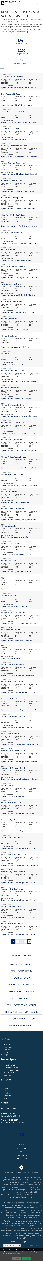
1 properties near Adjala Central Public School (17, 312)
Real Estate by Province (21, 964)
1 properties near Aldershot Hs (12, 364)
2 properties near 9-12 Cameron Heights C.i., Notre (19, 122)
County (6, 1088)
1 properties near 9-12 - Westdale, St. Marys (16, 105)
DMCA (21, 1152)
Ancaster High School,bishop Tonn (13, 733)
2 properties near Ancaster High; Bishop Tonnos (18, 934)
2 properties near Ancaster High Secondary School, (19, 779)
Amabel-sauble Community (10, 630)
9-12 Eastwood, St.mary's (10, 128)
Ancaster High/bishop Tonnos (11, 906)
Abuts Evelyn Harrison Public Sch (13, 266)
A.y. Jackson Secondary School (12, 197)
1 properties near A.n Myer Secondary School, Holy (19, 174)
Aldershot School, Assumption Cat (13, 439)
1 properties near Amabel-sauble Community (17, 640)
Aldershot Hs (5, 353)
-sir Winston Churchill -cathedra (12, 76)
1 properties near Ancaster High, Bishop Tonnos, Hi (19, 882)
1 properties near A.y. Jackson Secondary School (18, 208)
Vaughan (7, 1055)
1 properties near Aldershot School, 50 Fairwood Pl (19, 433)
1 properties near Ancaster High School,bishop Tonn (19, 744)
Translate (36, 1245)
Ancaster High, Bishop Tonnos (12, 837)
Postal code (7, 1093)
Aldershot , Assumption (9, 318)
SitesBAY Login (21, 1159)
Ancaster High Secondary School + (13, 751)
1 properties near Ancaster (10, 658)
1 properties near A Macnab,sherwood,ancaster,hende (20, 156)
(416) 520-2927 (12, 1120)
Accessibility (21, 1148)
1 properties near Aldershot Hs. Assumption (16, 398)
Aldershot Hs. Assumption (10, 387)
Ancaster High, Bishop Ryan (11, 802)
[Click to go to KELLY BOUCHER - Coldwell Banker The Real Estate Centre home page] (8, 3)
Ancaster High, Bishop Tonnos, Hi (13, 872)
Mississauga (8, 1047)
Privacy (21, 1145)
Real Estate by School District (21, 1005)
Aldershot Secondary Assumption (13, 474)
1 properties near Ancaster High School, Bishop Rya (19, 710)
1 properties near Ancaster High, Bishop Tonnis (18, 831)
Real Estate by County (21, 971)
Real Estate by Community (21, 991)
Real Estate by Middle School (22, 1018)
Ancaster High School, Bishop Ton (13, 716)
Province (6, 1085)
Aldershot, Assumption (9, 491)
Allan (3, 578)
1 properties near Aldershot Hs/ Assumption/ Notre (19, 416)
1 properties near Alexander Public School (16, 554)
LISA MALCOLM (9, 1073)
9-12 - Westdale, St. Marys (10, 94)
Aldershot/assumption (9, 526)
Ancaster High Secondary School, (13, 768)
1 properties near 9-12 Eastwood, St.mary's (16, 139)
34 (25, 941)
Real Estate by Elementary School (21, 1012)
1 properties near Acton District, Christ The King (18, 295)
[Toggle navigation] (40, 3)
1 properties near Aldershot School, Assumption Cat (19, 450)
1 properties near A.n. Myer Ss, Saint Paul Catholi (18, 191)
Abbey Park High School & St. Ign (13, 232)
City (5, 1090)
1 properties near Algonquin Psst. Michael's (16, 571)
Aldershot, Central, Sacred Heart (12, 508)
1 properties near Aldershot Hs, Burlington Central (18, 381)
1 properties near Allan (9, 589)
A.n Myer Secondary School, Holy (13, 163)
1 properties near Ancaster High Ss (13, 796)
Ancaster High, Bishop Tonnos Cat (13, 854)
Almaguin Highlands (8, 595)
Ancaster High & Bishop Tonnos (12, 664)
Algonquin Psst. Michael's (10, 560)
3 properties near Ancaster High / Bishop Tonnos (18, 692)
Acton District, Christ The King (11, 284)
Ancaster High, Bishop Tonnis (11, 820)
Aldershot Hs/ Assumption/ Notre (12, 405)
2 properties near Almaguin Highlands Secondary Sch (20, 623)
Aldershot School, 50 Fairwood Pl (13, 422)
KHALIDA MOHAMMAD (11, 1070)
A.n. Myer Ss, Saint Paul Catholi (12, 180)
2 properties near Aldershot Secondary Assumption (19, 485)
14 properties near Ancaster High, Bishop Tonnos (18, 848)
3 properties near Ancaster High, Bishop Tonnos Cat (19, 865)
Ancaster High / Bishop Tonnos (12, 681)
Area (5, 1098)
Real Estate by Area (21, 998)
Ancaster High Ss (7, 785)
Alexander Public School (10, 543)
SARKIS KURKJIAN (9, 1075)
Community (7, 1096)
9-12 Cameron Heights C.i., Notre (13, 111)
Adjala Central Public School (11, 301)
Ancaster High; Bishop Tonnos (12, 923)
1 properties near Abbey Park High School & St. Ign (19, 243)
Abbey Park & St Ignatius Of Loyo (13, 215)
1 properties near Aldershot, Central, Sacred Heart (19, 519)
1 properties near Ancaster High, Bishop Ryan (17, 813)
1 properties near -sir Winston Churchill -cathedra (18, 87)
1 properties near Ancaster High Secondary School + (19, 761)
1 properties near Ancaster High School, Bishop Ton (19, 727)
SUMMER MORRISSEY (11, 1067)
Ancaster (4, 647)
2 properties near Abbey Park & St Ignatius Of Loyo (19, 226)
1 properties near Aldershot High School (15, 347)
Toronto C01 (8, 1050)
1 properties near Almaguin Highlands (14, 606)
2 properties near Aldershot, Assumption (15, 502)
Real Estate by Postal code (21, 984)
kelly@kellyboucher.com (15, 1122)
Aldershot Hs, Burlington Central (12, 370)
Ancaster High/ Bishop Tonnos (12, 889)
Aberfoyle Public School (9, 249)
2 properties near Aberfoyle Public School (16, 260)
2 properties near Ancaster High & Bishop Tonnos (18, 675)
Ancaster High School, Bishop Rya (13, 699)
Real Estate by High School (21, 1025)
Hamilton (7, 1044)
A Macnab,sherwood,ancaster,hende (14, 145)
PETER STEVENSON (10, 1065)
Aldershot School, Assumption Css (13, 457)
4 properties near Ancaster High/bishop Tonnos (18, 917)
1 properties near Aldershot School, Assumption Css (19, 468)
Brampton (7, 1052)
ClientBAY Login (21, 1155)
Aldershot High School (9, 336)
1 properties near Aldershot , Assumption (15, 329)
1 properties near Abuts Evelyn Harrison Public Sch (19, 277)
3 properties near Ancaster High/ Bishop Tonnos (18, 900)
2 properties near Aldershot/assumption (15, 537)
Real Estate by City (21, 978)
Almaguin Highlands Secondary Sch (14, 612)
